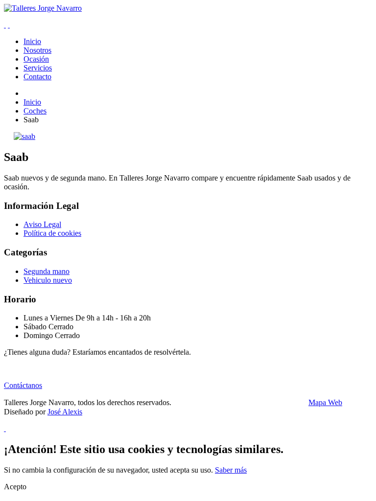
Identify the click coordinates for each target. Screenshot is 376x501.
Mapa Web (325, 402)
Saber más (231, 470)
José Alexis (64, 412)
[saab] (24, 136)
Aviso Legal (42, 224)
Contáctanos (23, 385)
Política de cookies (52, 233)
